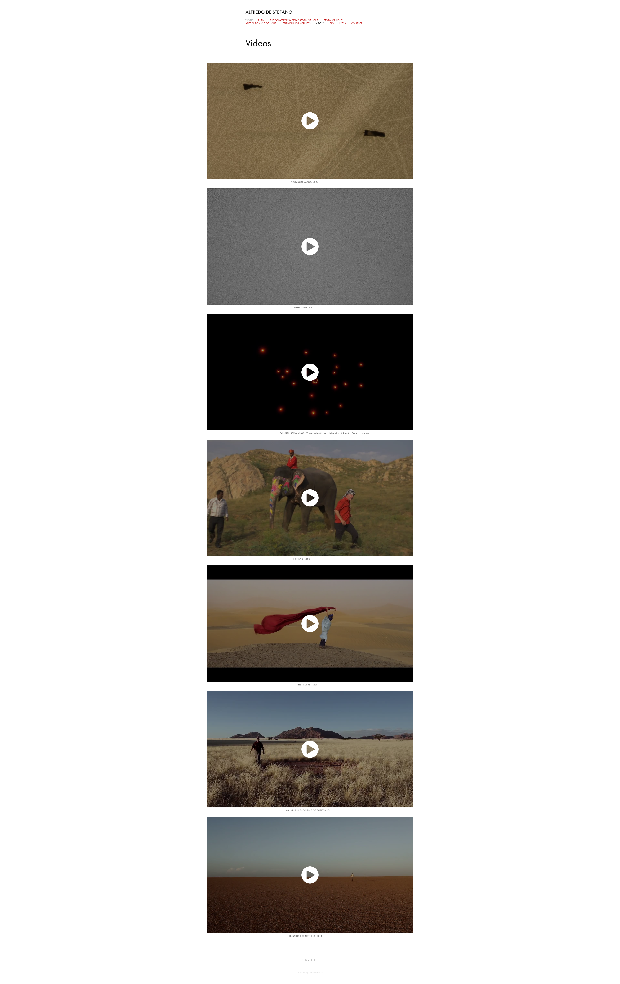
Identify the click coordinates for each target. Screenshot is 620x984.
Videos (320, 23)
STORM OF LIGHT (333, 20)
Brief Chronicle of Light (260, 23)
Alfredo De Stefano (268, 12)
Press (342, 23)
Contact (356, 23)
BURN (261, 20)
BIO (332, 23)
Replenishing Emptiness (295, 23)
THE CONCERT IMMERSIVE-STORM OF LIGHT (294, 20)
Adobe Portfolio (316, 973)
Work (249, 20)
